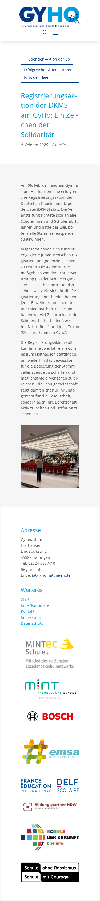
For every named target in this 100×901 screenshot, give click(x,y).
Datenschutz (32, 623)
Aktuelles (59, 144)
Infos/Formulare (35, 605)
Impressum (31, 617)
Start (25, 599)
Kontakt (27, 611)
